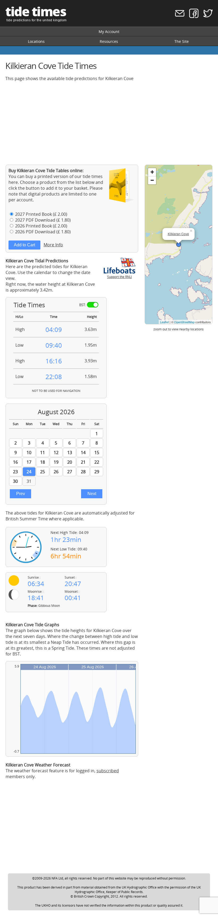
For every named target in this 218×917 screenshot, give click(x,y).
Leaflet (164, 322)
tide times (35, 11)
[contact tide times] (178, 16)
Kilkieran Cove (178, 233)
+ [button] (152, 172)
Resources (109, 41)
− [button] (152, 180)
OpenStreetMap (184, 322)
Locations (36, 41)
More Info (53, 245)
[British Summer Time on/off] (93, 305)
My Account (109, 31)
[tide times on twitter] (206, 16)
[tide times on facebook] (192, 16)
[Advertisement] (109, 123)
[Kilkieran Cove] (178, 244)
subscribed (108, 771)
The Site (181, 41)
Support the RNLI (119, 277)
